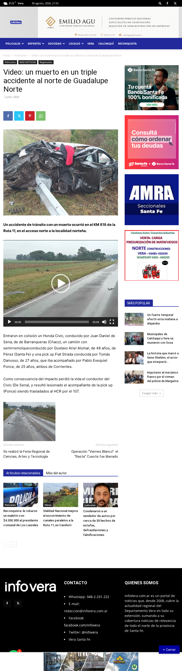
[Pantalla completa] (111, 322)
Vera (90, 43)
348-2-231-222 (98, 596)
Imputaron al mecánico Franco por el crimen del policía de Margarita (162, 377)
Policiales (12, 43)
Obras (48, 505)
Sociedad (54, 43)
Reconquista (127, 43)
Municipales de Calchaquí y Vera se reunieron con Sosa (160, 338)
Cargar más (150, 393)
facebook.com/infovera (82, 625)
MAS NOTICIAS (28, 62)
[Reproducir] (9, 322)
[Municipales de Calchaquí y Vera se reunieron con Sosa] (134, 338)
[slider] (57, 322)
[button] (160, 3)
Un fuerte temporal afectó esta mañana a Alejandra (162, 319)
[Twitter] (175, 3)
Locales (74, 43)
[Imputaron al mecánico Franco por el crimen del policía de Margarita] (134, 376)
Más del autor (56, 473)
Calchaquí (106, 43)
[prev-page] (6, 544)
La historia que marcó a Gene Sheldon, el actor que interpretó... (163, 358)
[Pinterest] (30, 116)
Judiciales (90, 505)
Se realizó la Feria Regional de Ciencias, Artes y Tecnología (26, 454)
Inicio (6, 55)
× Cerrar (169, 650)
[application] (60, 283)
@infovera (90, 632)
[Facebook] (167, 3)
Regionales (46, 62)
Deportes (34, 43)
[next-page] (14, 544)
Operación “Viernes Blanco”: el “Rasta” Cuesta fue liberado (94, 454)
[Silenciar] (104, 322)
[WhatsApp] (41, 116)
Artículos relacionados (23, 473)
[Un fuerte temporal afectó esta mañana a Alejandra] (134, 319)
